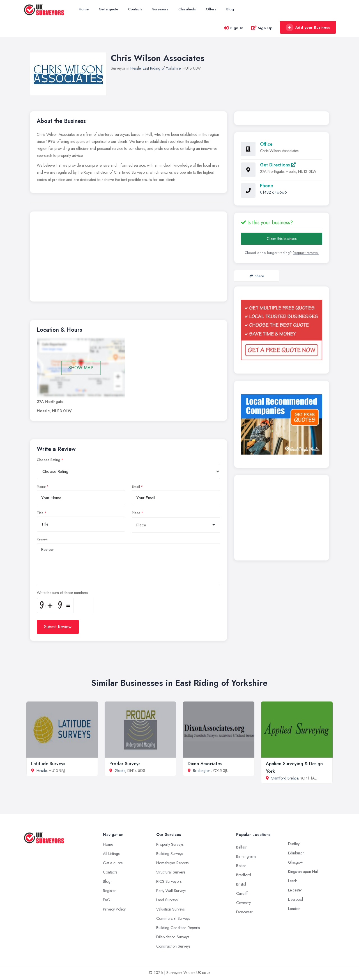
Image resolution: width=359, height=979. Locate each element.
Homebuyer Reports (172, 863)
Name (41, 486)
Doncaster (244, 912)
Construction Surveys (173, 946)
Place (136, 512)
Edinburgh (296, 853)
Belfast (241, 847)
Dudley (294, 844)
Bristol (241, 884)
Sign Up (265, 28)
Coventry (243, 902)
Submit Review (58, 626)
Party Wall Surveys (171, 890)
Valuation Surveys (170, 909)
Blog (230, 9)
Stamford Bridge (284, 778)
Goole (120, 770)
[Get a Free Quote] (281, 330)
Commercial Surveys (173, 918)
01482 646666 (273, 192)
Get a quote (108, 9)
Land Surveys (167, 900)
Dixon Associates (205, 763)
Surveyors (160, 9)
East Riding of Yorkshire (161, 68)
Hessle (135, 68)
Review (42, 539)
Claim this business (281, 238)
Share (259, 276)
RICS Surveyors (168, 881)
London (294, 908)
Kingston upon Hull (303, 871)
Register (109, 890)
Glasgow (295, 862)
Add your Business (312, 27)
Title (40, 512)
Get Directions (275, 165)
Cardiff (242, 893)
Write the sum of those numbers (62, 592)
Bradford (243, 875)
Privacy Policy (114, 909)
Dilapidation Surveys (172, 937)
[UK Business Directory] (281, 424)
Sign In (237, 28)
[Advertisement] (128, 258)
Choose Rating (48, 459)
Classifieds (187, 9)
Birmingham (246, 856)
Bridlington (202, 770)
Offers (211, 9)
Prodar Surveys (124, 763)
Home (84, 9)
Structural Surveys (170, 872)
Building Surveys (169, 853)
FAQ (107, 900)
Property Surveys (169, 844)
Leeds (292, 881)
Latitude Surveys (48, 763)
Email (136, 486)
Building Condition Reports (178, 927)
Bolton (241, 865)
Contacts (135, 9)
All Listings (111, 853)
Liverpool (295, 899)
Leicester (295, 890)
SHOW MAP (80, 367)
